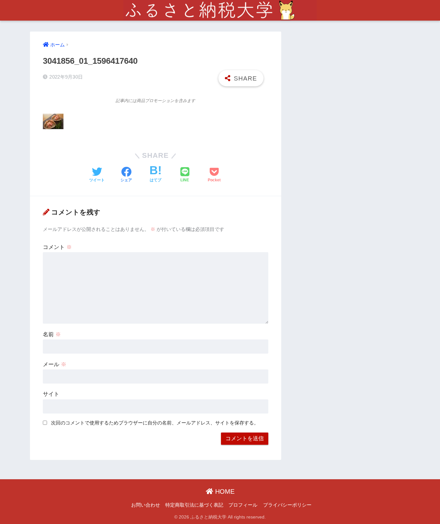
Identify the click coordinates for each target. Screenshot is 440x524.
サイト (51, 394)
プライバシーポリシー (287, 505)
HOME (223, 491)
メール (54, 364)
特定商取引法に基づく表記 (194, 505)
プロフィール (242, 505)
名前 (52, 334)
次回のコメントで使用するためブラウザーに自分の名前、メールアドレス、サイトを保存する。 (155, 422)
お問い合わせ (145, 505)
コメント (57, 247)
